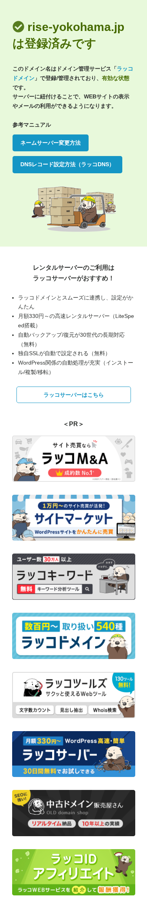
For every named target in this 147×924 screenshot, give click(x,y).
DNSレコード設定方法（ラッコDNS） (67, 164)
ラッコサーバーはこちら (74, 395)
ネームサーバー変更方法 (50, 143)
